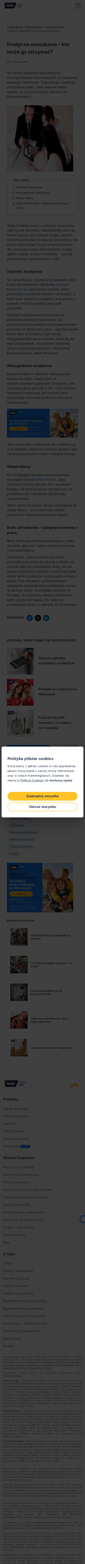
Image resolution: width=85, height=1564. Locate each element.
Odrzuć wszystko (42, 807)
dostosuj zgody (60, 780)
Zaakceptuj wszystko (42, 796)
